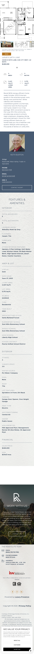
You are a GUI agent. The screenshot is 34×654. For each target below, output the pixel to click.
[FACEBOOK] (12, 591)
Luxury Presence (22, 597)
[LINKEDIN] (21, 591)
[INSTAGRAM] (17, 591)
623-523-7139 (7, 170)
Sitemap (17, 579)
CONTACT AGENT (17, 187)
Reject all (17, 640)
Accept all (17, 649)
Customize (17, 645)
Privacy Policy (25, 606)
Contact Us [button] (17, 534)
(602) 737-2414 (10, 557)
